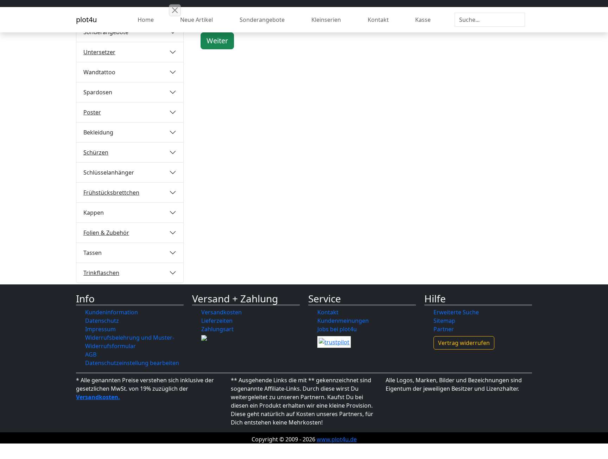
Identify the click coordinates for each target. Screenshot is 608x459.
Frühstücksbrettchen (111, 192)
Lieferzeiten (217, 321)
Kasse (423, 20)
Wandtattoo (99, 72)
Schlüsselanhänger (108, 172)
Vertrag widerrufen (464, 343)
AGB (90, 354)
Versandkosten (221, 312)
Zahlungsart (217, 329)
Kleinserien (326, 20)
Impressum (100, 329)
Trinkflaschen (101, 273)
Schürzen (95, 152)
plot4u (86, 19)
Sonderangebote (262, 20)
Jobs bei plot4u (337, 329)
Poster (92, 112)
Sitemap (444, 321)
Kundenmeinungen (343, 321)
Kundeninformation (111, 312)
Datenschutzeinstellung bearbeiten (132, 363)
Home (146, 20)
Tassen (92, 253)
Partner (443, 329)
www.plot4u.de (337, 439)
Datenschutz (102, 321)
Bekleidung (98, 132)
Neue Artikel (196, 20)
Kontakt (378, 20)
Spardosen (97, 92)
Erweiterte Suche (456, 312)
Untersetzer (99, 52)
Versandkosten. (98, 397)
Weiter (217, 40)
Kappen (93, 212)
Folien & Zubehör (106, 233)
